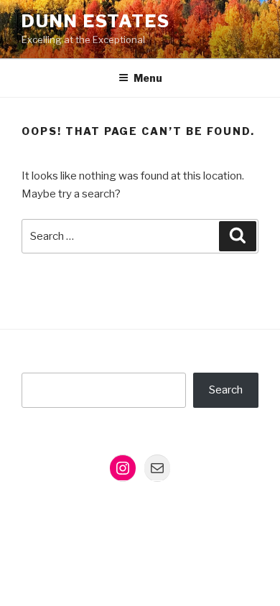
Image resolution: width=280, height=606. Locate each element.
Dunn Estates (96, 21)
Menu (148, 78)
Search (226, 389)
